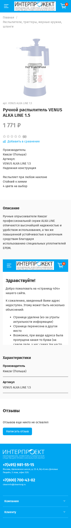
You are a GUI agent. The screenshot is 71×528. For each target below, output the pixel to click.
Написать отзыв (17, 431)
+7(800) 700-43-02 (19, 480)
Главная (8, 17)
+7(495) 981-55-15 (18, 465)
